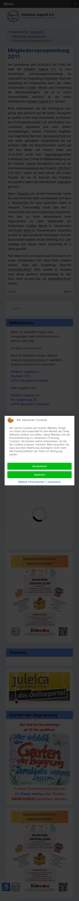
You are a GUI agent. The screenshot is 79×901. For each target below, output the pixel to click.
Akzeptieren (39, 466)
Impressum (54, 481)
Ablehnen (39, 474)
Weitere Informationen (31, 481)
